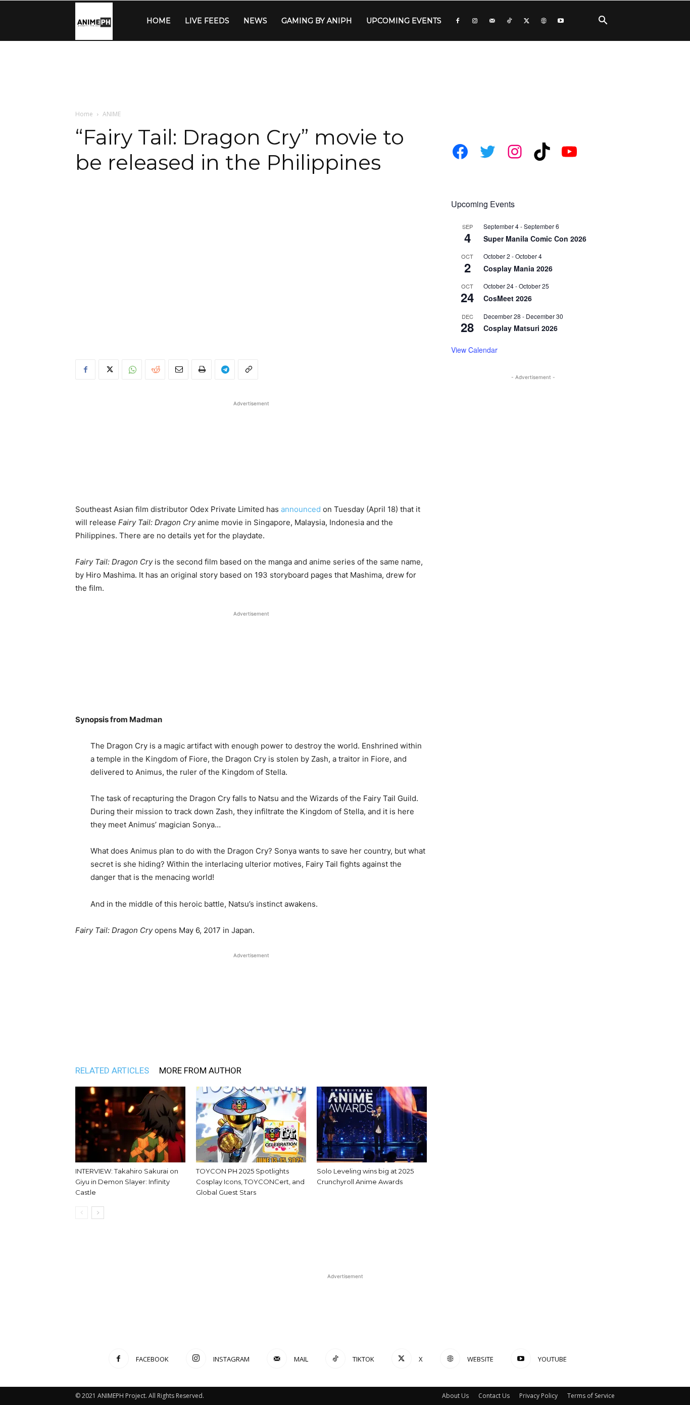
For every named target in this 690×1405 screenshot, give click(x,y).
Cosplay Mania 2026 (518, 268)
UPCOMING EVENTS (403, 20)
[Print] (201, 369)
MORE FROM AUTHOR (200, 1070)
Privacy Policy (538, 1395)
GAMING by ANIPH (316, 20)
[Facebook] (457, 21)
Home (84, 114)
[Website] (543, 21)
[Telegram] (225, 369)
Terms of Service (591, 1395)
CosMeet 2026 (507, 298)
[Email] (178, 369)
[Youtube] (560, 21)
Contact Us (494, 1395)
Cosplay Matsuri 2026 (520, 328)
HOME (158, 20)
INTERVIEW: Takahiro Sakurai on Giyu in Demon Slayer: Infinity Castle (126, 1181)
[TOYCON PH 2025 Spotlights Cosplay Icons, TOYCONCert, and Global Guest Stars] (251, 1124)
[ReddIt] (155, 369)
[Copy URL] (248, 369)
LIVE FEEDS (207, 20)
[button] (602, 21)
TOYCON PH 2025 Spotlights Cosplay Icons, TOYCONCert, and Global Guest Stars (250, 1181)
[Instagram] (474, 21)
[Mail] (492, 21)
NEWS (255, 20)
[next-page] (97, 1212)
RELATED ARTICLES (112, 1070)
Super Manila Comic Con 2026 (534, 238)
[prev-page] (81, 1212)
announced (301, 509)
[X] (526, 21)
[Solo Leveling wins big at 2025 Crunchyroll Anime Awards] (372, 1124)
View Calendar (474, 350)
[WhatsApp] (132, 369)
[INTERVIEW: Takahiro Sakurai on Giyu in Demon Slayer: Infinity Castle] (130, 1124)
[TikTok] (509, 21)
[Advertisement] (345, 76)
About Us (455, 1395)
